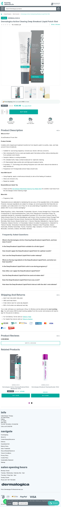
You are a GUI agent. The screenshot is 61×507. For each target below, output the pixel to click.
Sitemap (3, 462)
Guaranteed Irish (5, 444)
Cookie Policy (4, 457)
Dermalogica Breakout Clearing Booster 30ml (45, 387)
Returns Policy (4, 446)
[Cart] (58, 8)
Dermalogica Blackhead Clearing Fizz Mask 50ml (27, 189)
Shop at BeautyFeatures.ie (8, 451)
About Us (3, 437)
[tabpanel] (15, 376)
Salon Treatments (5, 448)
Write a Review (55, 24)
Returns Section (28, 319)
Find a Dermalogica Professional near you (12, 489)
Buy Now (23, 112)
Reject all (15, 503)
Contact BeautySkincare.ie (8, 439)
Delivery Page (27, 316)
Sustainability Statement (7, 460)
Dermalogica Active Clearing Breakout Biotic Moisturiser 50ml (15, 387)
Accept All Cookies (23, 503)
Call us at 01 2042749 (6, 426)
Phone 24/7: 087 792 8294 (8, 479)
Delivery (3, 441)
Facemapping (4, 434)
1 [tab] (29, 403)
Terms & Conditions (6, 453)
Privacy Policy (4, 455)
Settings (9, 503)
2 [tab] (31, 403)
